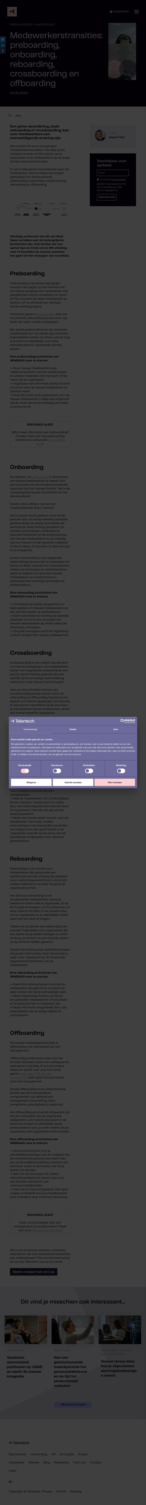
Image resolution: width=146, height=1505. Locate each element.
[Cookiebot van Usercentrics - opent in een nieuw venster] (122, 721)
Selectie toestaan (73, 782)
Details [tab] (73, 729)
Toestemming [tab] (30, 729)
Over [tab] (115, 729)
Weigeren (31, 782)
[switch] (57, 771)
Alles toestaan (115, 782)
